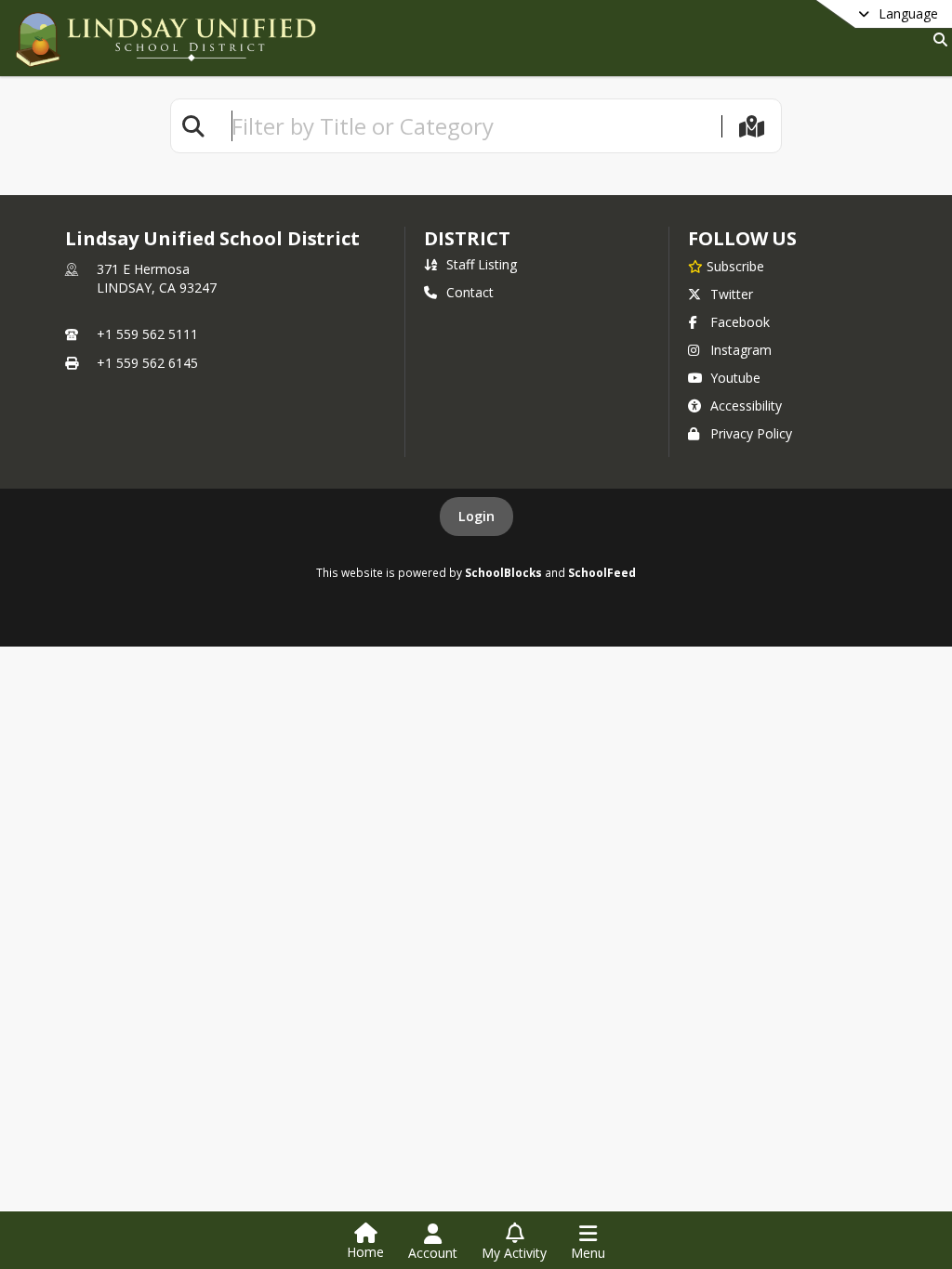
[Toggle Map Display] (751, 126)
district (466, 238)
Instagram (741, 350)
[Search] (936, 39)
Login (476, 516)
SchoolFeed (602, 572)
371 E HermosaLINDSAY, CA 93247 (157, 278)
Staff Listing (481, 264)
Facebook (740, 322)
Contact (470, 292)
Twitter (731, 294)
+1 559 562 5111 (147, 334)
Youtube (735, 377)
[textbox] (468, 126)
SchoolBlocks (503, 572)
